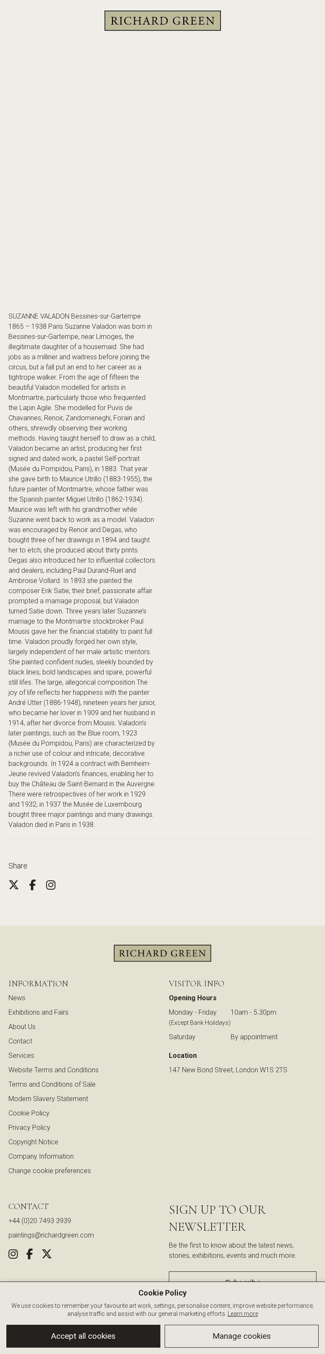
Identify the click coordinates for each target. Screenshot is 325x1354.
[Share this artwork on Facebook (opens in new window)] (29, 1255)
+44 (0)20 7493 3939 (39, 1221)
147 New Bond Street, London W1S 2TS (228, 1070)
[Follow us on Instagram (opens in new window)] (13, 1255)
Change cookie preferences (49, 1171)
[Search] (14, 21)
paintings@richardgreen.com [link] (51, 1235)
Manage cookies (241, 1336)
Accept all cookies (83, 1336)
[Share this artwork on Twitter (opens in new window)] (46, 1255)
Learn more (243, 1313)
